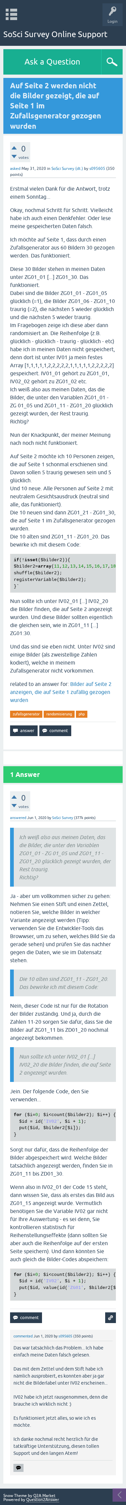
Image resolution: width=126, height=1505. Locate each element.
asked (15, 168)
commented (23, 1336)
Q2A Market (44, 1495)
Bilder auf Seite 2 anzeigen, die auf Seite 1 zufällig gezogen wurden (61, 692)
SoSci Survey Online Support (55, 34)
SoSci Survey (62, 818)
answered (18, 818)
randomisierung (59, 714)
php (82, 714)
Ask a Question (52, 61)
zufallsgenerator (26, 714)
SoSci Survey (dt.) (67, 168)
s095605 (97, 168)
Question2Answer (42, 1499)
